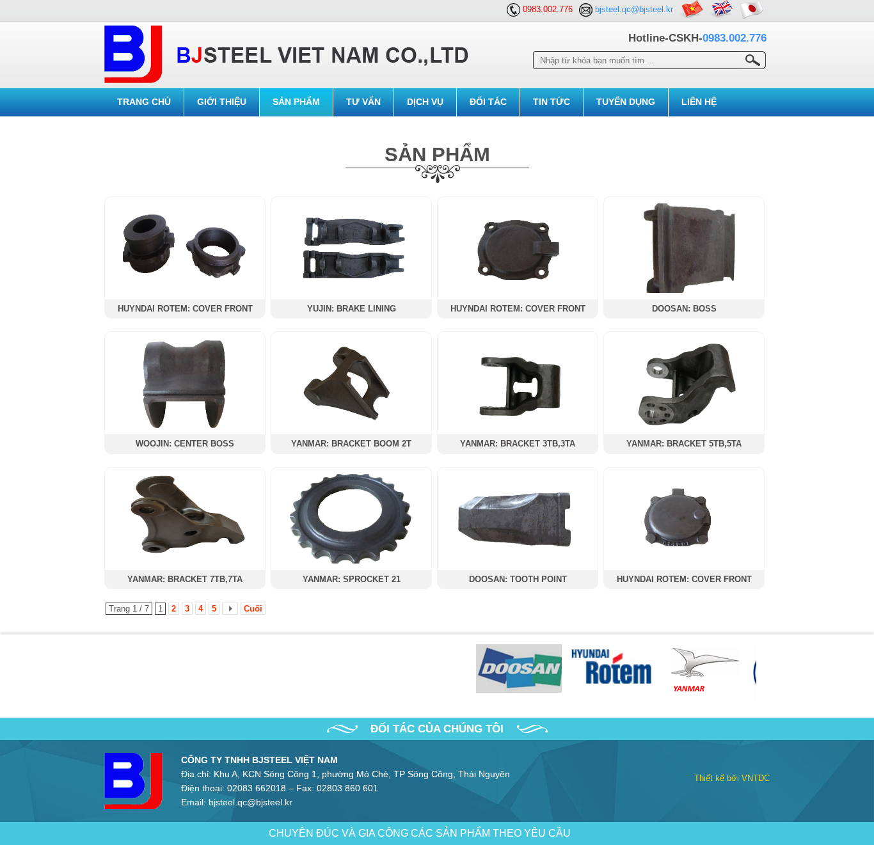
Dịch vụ (425, 102)
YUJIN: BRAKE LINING (351, 308)
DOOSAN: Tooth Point (518, 579)
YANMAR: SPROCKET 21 (352, 579)
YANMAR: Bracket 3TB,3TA (517, 443)
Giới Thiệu (221, 102)
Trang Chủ (144, 102)
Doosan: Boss (684, 308)
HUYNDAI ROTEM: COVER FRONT (185, 308)
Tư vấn (363, 102)
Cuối (253, 608)
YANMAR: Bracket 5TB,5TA (684, 443)
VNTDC (756, 778)
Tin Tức (551, 102)
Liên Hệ (699, 102)
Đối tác (488, 102)
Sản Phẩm (296, 102)
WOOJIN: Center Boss (185, 443)
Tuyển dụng (625, 102)
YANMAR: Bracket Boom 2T (351, 443)
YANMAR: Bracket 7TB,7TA (184, 579)
